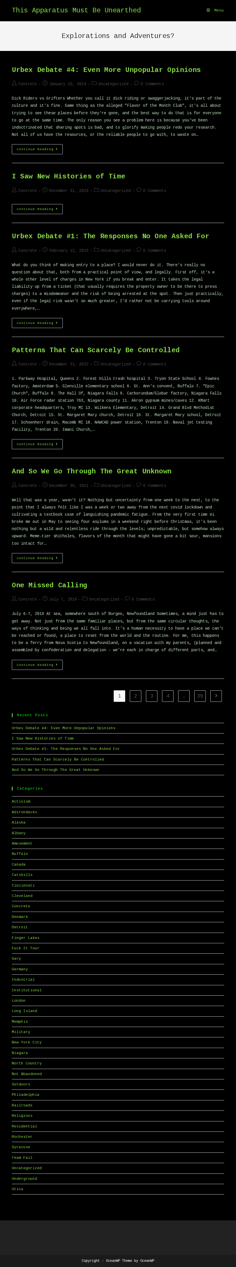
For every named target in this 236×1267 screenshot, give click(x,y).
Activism (21, 801)
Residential (24, 1126)
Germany (20, 969)
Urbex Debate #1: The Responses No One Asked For (110, 236)
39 (200, 696)
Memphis (20, 1022)
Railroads (22, 1105)
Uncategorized (113, 84)
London (19, 1001)
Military (21, 1032)
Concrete (27, 84)
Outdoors (21, 1084)
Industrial (23, 980)
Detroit (20, 927)
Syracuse (21, 1147)
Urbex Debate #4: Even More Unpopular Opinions (106, 70)
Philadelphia (25, 1095)
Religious (22, 1116)
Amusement (22, 843)
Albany (19, 833)
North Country (27, 1063)
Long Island (24, 1011)
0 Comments (152, 84)
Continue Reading (40, 150)
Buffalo (20, 854)
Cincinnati (23, 885)
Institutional (27, 990)
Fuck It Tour (25, 948)
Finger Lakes (25, 938)
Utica (17, 1189)
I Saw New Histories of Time (68, 176)
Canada (19, 864)
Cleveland (22, 896)
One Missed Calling (49, 585)
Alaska (19, 822)
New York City (27, 1042)
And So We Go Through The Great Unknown (92, 471)
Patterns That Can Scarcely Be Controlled (96, 350)
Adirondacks (24, 812)
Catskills (22, 875)
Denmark (20, 917)
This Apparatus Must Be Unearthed (76, 10)
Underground (24, 1179)
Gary (16, 959)
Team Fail (22, 1158)
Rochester (22, 1137)
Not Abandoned (27, 1074)
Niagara (20, 1053)
